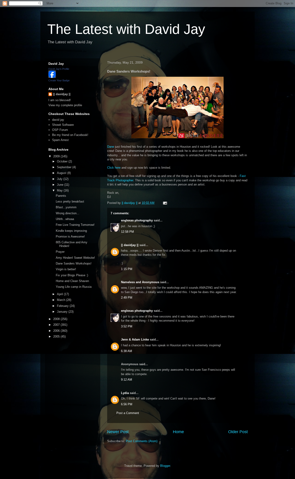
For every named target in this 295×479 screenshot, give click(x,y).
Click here (114, 167)
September (64, 167)
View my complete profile (65, 105)
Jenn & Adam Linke (135, 339)
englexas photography (137, 220)
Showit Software (63, 124)
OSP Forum (60, 130)
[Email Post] (164, 203)
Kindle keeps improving (71, 230)
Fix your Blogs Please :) (72, 275)
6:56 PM (126, 404)
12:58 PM (127, 231)
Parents (61, 195)
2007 (57, 324)
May (60, 190)
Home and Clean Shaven (72, 281)
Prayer (60, 251)
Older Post (238, 431)
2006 (57, 330)
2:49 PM (126, 297)
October (62, 161)
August (62, 173)
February (63, 306)
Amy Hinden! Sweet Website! (75, 257)
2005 (57, 336)
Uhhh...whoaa (65, 219)
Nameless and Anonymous (140, 282)
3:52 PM (126, 326)
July (60, 179)
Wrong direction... (67, 213)
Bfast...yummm (66, 207)
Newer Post (118, 431)
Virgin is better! (66, 269)
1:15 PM (126, 269)
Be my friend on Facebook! (70, 135)
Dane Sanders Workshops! (73, 263)
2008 (57, 319)
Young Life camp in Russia (73, 286)
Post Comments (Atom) (141, 441)
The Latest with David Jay (126, 29)
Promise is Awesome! (70, 236)
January (62, 311)
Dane (110, 146)
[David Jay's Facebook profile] (52, 77)
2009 (57, 156)
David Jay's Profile (58, 69)
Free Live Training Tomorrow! (75, 224)
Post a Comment (127, 413)
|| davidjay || (130, 245)
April (60, 294)
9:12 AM (126, 379)
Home (178, 431)
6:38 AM (126, 351)
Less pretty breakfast (70, 201)
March (61, 300)
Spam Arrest (60, 140)
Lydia (125, 393)
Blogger (165, 465)
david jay (58, 119)
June (60, 184)
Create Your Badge (59, 80)
